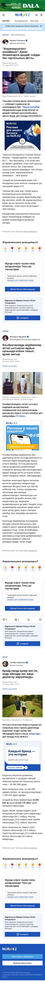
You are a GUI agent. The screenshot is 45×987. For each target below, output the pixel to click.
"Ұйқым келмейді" (30, 107)
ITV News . (21, 416)
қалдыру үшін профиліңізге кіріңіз (20, 280)
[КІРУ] (41, 15)
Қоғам (4, 657)
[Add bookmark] (40, 620)
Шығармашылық (21, 21)
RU (36, 15)
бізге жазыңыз (30, 232)
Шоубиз (6, 21)
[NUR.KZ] (22, 15)
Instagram (24, 318)
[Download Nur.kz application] (22, 5)
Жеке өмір (34, 21)
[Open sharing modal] (28, 619)
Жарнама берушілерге (22, 963)
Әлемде (5, 331)
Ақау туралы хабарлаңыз (22, 956)
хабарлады (34, 734)
